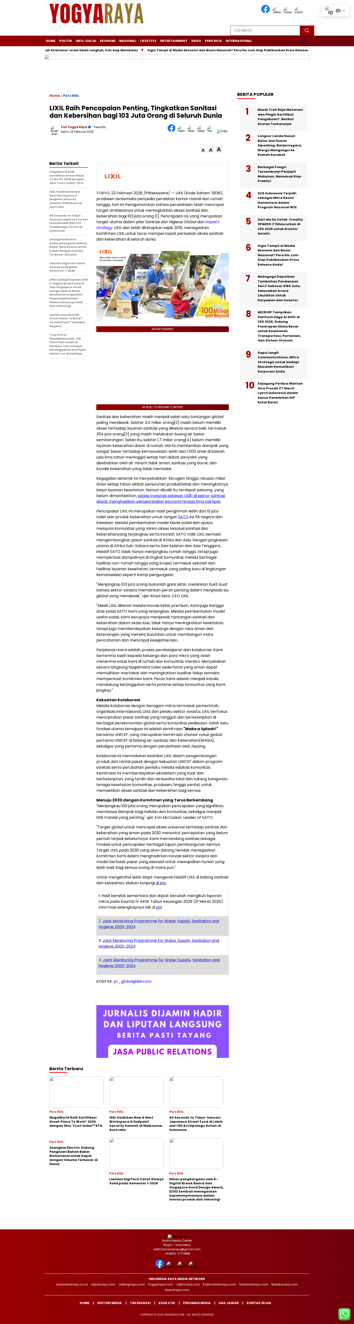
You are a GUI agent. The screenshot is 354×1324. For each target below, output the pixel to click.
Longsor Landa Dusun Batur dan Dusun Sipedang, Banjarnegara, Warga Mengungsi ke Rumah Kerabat (280, 145)
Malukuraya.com (284, 1284)
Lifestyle (148, 41)
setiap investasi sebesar (161, 495)
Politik (65, 41)
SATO (183, 517)
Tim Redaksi (140, 1303)
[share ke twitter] (182, 131)
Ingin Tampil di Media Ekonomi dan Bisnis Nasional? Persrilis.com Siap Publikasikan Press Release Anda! (207, 50)
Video (196, 41)
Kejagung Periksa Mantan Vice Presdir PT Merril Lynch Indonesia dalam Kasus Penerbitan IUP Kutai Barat (280, 393)
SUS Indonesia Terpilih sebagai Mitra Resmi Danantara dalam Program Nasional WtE (277, 200)
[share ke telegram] (202, 131)
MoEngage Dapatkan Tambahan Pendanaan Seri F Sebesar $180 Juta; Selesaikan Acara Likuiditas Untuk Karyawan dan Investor (279, 288)
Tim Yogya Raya (74, 127)
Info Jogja (86, 41)
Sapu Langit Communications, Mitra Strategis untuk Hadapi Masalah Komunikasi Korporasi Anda (278, 362)
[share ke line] (212, 131)
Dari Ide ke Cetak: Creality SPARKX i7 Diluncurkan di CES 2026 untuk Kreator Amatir (280, 226)
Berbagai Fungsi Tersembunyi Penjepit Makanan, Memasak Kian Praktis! (279, 174)
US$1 (188, 495)
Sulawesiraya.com (253, 1284)
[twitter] (277, 12)
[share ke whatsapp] (192, 131)
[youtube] (300, 12)
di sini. (161, 883)
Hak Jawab (229, 1303)
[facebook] (266, 12)
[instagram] (288, 12)
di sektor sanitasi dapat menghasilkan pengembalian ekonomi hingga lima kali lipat (160, 498)
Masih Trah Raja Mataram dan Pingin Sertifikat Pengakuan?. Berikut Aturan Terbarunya (280, 116)
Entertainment (173, 41)
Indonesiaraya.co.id (72, 1284)
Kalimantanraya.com (219, 1284)
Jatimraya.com (188, 1284)
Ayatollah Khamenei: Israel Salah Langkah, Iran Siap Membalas (61, 50)
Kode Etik (166, 1303)
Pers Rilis (213, 41)
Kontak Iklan (259, 1303)
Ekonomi (107, 41)
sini (159, 907)
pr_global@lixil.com (132, 981)
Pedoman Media (197, 1303)
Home (50, 41)
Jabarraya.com (103, 1284)
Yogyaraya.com (160, 1284)
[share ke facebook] (172, 131)
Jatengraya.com (131, 1284)
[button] (203, 150)
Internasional (239, 41)
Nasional (127, 41)
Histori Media (109, 1303)
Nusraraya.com (177, 1290)
